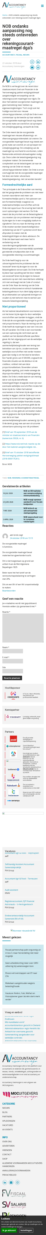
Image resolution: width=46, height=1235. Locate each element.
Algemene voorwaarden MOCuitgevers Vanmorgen (22, 1165)
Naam (5, 647)
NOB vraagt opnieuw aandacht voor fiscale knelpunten (33, 502)
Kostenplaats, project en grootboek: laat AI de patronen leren (31, 802)
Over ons (7, 1141)
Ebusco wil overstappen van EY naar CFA (21, 975)
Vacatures (7, 1125)
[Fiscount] (13, 717)
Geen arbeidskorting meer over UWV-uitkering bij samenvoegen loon (22, 964)
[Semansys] (13, 795)
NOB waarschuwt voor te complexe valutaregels (33, 519)
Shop (4, 1158)
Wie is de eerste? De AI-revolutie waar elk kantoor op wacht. (31, 763)
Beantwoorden (9, 590)
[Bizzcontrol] (13, 771)
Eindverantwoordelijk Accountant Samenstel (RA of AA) (19, 912)
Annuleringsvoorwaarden (16, 1170)
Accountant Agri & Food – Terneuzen (21, 873)
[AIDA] (13, 756)
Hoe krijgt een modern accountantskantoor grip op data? (31, 748)
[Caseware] (13, 695)
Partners (7, 1116)
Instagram (17, 1182)
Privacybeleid (9, 1175)
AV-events (7, 1129)
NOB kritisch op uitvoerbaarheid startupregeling (30, 510)
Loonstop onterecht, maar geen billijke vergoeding (31, 717)
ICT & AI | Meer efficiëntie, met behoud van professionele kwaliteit (31, 695)
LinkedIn (4, 1182)
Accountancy (8, 55)
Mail (11, 1182)
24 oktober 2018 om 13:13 (21, 538)
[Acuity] (13, 748)
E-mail (5, 657)
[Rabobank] (13, 779)
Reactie (6, 612)
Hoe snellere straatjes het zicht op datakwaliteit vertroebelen (31, 771)
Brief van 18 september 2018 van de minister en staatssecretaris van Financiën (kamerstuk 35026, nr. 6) (21, 435)
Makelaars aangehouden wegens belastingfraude (20, 985)
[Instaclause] (13, 787)
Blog (4, 1112)
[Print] (38, 67)
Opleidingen (8, 1121)
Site (4, 667)
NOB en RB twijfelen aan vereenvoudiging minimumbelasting (33, 493)
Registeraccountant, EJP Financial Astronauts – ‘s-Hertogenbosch (19, 898)
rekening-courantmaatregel (25, 478)
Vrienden (7, 1150)
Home (4, 15)
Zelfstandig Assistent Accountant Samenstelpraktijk (19, 861)
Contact (6, 1154)
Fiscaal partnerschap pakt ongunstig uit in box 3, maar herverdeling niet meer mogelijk (23, 952)
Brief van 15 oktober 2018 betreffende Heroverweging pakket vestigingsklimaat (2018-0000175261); (20, 455)
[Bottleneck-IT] (13, 763)
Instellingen (26, 1230)
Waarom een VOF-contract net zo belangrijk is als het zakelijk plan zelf (32, 787)
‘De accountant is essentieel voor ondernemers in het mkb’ (31, 779)
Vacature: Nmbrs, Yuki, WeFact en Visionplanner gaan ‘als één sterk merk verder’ (22, 996)
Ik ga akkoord (9, 1230)
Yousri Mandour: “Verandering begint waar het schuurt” (31, 740)
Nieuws (26, 55)
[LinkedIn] (38, 62)
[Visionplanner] (13, 740)
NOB (9, 478)
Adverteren (8, 1146)
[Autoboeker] (13, 802)
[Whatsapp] (32, 62)
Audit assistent (11, 885)
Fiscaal (19, 55)
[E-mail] (32, 67)
